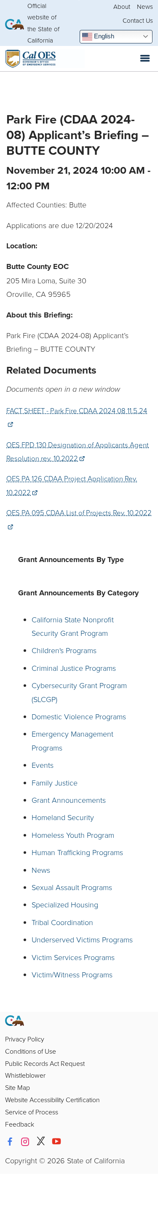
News (145, 6)
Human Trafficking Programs (77, 852)
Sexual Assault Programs (72, 887)
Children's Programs (64, 650)
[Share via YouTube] (56, 1141)
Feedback (19, 1124)
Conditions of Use (30, 1051)
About (121, 6)
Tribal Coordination (62, 922)
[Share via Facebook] (9, 1141)
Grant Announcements (69, 800)
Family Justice (55, 782)
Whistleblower (25, 1075)
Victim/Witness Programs (72, 974)
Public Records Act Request (45, 1063)
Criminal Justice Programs (74, 668)
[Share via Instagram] (25, 1141)
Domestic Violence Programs (79, 716)
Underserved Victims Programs (82, 939)
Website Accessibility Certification (52, 1099)
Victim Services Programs (73, 957)
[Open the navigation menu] (145, 58)
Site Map (17, 1087)
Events (43, 765)
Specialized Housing (65, 904)
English (103, 36)
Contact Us (138, 20)
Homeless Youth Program (73, 835)
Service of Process (31, 1111)
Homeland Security (63, 817)
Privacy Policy (24, 1039)
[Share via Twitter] (41, 1141)
